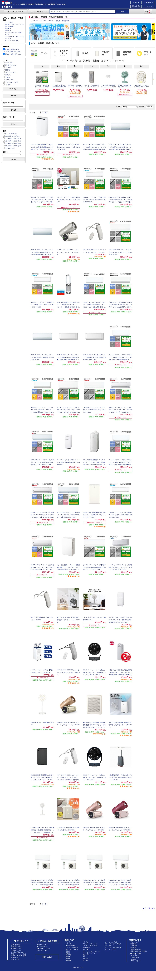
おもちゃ (85, 958)
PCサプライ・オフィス (89, 953)
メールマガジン (135, 955)
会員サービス (15, 959)
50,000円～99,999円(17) (12, 136)
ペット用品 (108, 945)
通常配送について (16, 948)
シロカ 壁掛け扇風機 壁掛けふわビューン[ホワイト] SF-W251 (108, 86)
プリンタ (85, 949)
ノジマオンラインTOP (38, 21)
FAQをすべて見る (42, 950)
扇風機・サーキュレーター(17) (14, 24)
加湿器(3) (8, 30)
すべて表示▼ (14, 89)
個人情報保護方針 (136, 949)
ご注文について (41, 945)
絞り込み (13, 95)
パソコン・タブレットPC (90, 945)
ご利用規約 (134, 945)
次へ (46, 113)
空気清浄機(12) (9, 26)
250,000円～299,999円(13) (13, 146)
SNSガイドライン (136, 961)
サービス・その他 (110, 949)
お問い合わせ (47, 957)
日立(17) (7, 75)
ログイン (136, 2)
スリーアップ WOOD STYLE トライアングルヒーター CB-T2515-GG (91, 86)
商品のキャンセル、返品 (18, 954)
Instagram (133, 959)
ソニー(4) (8, 67)
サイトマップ (135, 942)
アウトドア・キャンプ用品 (113, 944)
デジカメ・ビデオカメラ (90, 944)
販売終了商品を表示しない (13, 54)
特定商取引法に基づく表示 (139, 951)
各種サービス (15, 957)
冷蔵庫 (68, 951)
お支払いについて (16, 946)
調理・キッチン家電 (72, 949)
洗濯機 (68, 956)
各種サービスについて (43, 948)
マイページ (148, 6)
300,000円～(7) (10, 148)
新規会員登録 (136, 6)
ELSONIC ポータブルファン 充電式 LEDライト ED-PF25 (141, 86)
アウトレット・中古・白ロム (113, 947)
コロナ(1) (8, 84)
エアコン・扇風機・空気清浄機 (58, 21)
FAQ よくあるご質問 (48, 941)
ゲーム (85, 956)
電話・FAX (86, 955)
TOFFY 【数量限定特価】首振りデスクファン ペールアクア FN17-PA (125, 86)
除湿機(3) (8, 28)
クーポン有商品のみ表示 (12, 51)
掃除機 (68, 958)
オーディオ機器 (70, 945)
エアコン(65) (9, 22)
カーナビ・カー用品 (111, 942)
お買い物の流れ (16, 945)
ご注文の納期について (18, 952)
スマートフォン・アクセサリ (91, 951)
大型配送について (16, 950)
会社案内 (133, 947)
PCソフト (85, 960)
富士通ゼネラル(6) (10, 65)
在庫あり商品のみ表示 (12, 49)
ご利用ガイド (148, 2)
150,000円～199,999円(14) (13, 141)
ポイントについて (42, 946)
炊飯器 (68, 953)
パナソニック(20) (10, 72)
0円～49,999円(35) (11, 133)
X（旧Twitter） (135, 957)
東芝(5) (7, 70)
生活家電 (68, 955)
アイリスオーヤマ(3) (11, 82)
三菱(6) (7, 77)
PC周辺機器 (86, 947)
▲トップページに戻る (11, 40)
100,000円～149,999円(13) (13, 138)
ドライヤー (86, 942)
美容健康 (68, 960)
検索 (122, 11)
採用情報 (133, 944)
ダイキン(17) (9, 79)
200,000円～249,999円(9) (13, 143)
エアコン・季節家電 (72, 947)
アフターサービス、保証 (18, 955)
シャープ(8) (8, 62)
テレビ (68, 942)
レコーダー (69, 944)
